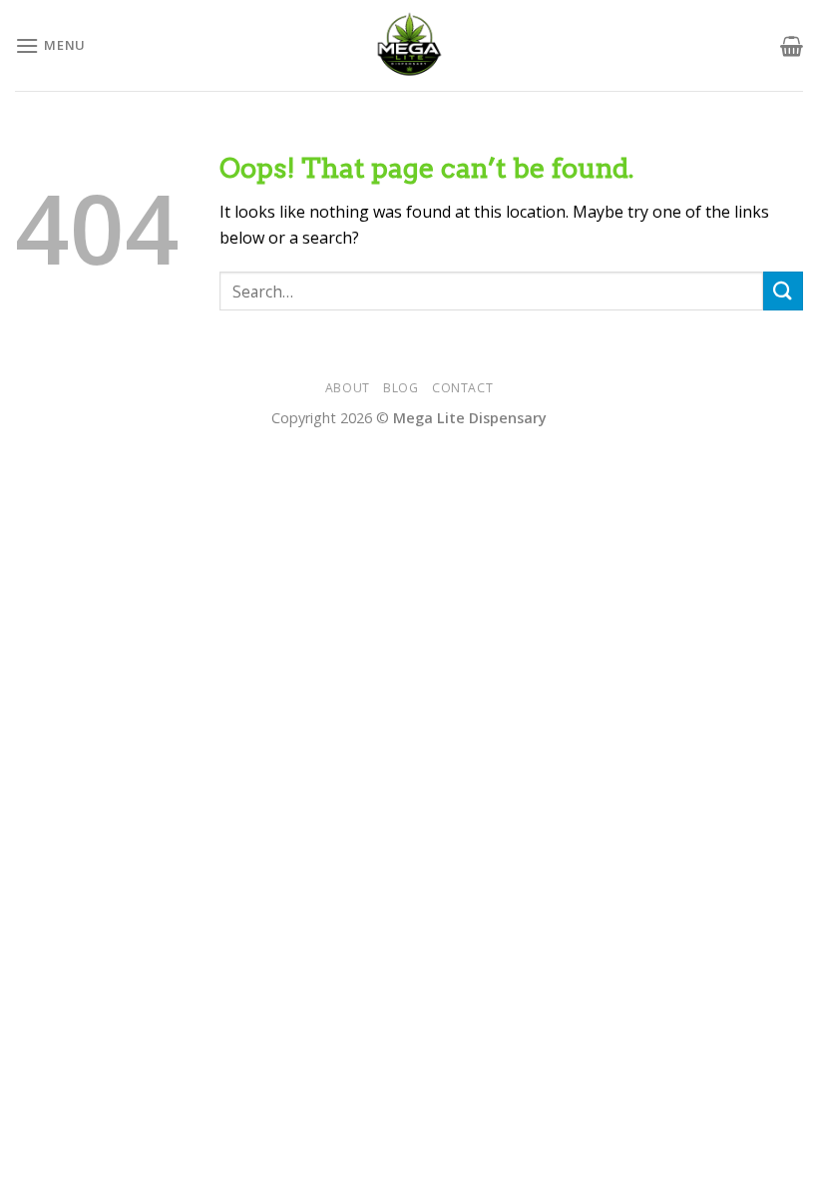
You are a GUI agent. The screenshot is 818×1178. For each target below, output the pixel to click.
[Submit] (783, 291)
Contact (462, 387)
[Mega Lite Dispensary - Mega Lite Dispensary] (409, 45)
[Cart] (791, 46)
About (347, 387)
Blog (400, 387)
